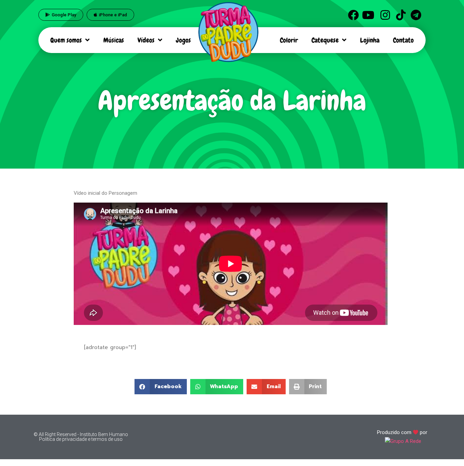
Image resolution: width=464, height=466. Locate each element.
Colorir (289, 40)
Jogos (183, 40)
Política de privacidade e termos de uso (81, 439)
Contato (403, 40)
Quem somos (66, 40)
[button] (161, 386)
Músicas (113, 40)
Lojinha (369, 40)
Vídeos (146, 40)
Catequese (325, 40)
